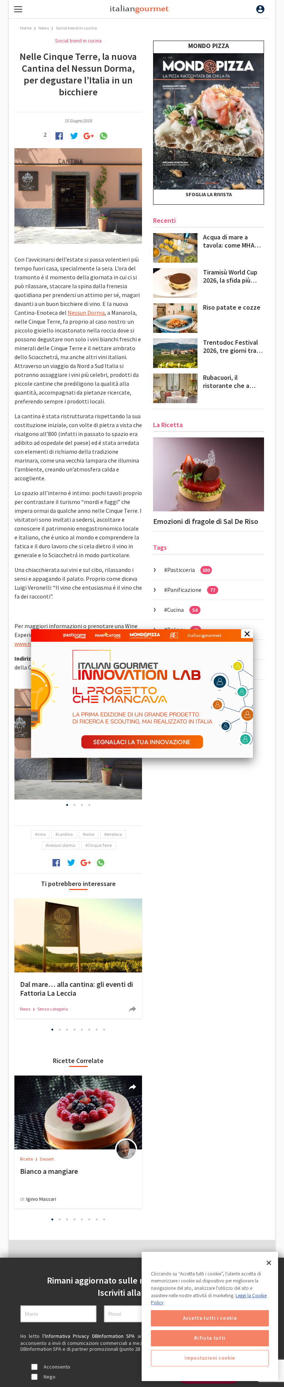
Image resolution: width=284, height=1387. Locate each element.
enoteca (114, 834)
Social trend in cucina (76, 28)
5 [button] (82, 1029)
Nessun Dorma (86, 312)
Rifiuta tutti (210, 1338)
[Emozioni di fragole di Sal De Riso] (208, 474)
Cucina (182, 609)
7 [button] (97, 1029)
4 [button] (89, 804)
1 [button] (67, 804)
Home (25, 28)
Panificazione (191, 589)
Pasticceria (188, 569)
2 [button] (74, 804)
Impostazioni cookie (210, 1358)
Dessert (47, 1159)
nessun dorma (61, 845)
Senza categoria (52, 1009)
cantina (65, 834)
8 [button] (104, 1029)
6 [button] (89, 1029)
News (44, 28)
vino (41, 834)
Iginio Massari (41, 1199)
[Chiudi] (269, 1263)
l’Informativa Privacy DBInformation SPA (90, 1336)
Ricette (27, 1159)
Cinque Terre (100, 845)
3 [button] (82, 804)
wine (89, 834)
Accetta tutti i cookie (210, 1318)
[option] (78, 958)
